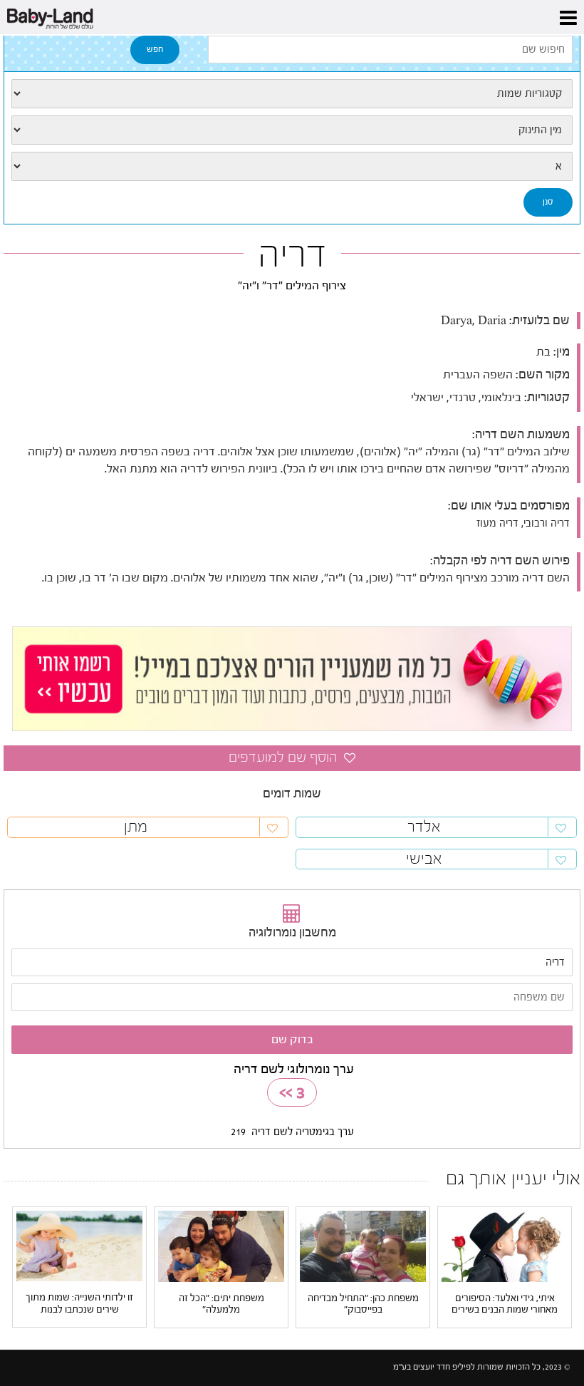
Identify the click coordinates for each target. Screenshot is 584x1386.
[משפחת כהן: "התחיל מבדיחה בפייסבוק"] (363, 1245)
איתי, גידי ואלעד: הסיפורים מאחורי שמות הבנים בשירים (505, 1304)
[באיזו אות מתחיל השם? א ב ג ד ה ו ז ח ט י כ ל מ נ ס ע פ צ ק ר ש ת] (292, 166)
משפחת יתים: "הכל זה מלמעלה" (221, 1304)
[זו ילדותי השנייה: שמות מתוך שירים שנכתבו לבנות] (79, 1245)
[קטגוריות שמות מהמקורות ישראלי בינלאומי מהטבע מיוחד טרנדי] (292, 93)
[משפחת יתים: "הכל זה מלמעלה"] (221, 1245)
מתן (135, 826)
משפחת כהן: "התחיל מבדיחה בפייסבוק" (363, 1304)
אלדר (423, 826)
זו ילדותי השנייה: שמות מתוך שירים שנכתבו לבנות (79, 1303)
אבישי (424, 858)
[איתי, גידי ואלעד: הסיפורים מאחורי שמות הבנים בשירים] (505, 1245)
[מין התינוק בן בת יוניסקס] (292, 130)
